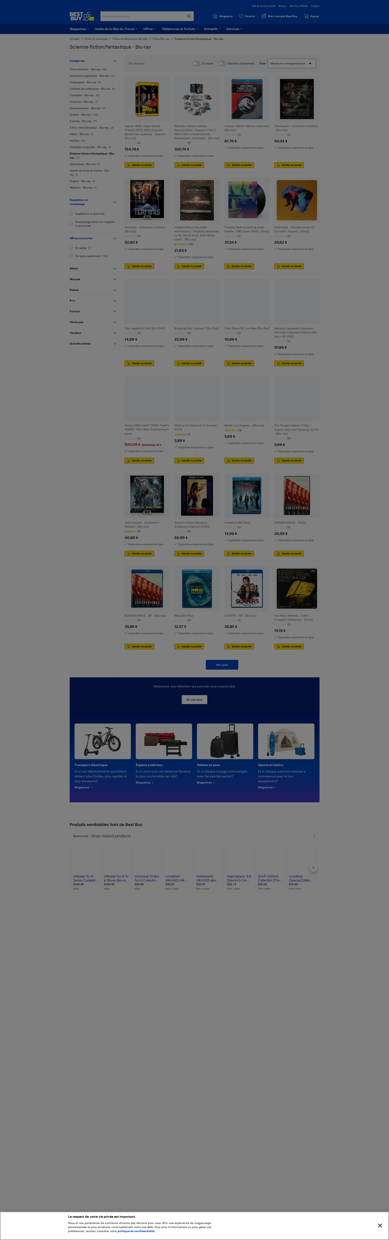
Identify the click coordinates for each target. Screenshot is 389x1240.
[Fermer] (380, 1225)
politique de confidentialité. (136, 1231)
